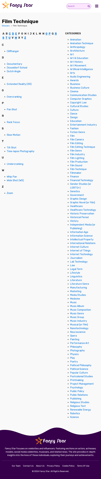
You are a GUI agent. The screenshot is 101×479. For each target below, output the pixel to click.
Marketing (75, 291)
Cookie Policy (68, 466)
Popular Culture (79, 372)
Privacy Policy (53, 466)
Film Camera (77, 139)
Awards (74, 80)
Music (73, 302)
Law (72, 265)
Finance (74, 176)
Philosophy (76, 346)
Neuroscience (77, 331)
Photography (77, 350)
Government (77, 195)
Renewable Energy (80, 409)
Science (74, 417)
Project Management (82, 383)
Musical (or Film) (79, 324)
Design (74, 117)
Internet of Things (80, 250)
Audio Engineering (80, 76)
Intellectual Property (81, 239)
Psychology (76, 387)
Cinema (74, 91)
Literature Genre (79, 283)
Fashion (74, 128)
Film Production (79, 161)
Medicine (75, 298)
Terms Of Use (83, 466)
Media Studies (78, 294)
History (74, 220)
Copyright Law (78, 102)
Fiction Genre (77, 132)
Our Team (16, 466)
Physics (74, 354)
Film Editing (76, 143)
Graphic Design (78, 198)
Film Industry (77, 154)
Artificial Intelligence (81, 69)
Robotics (75, 413)
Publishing (75, 398)
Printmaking (77, 380)
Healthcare (76, 206)
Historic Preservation (82, 213)
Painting (74, 339)
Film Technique (78, 169)
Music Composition (80, 309)
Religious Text (78, 405)
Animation (75, 39)
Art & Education (79, 58)
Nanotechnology (79, 328)
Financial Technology (81, 180)
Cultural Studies (79, 106)
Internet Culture (79, 246)
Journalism (76, 257)
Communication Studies (83, 95)
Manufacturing (78, 287)
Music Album (77, 306)
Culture (74, 109)
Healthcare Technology (83, 209)
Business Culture (79, 87)
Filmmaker (75, 172)
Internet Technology (81, 254)
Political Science (79, 368)
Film (72, 135)
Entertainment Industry (83, 124)
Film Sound (76, 165)
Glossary (6, 26)
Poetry (74, 361)
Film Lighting (77, 158)
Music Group (77, 317)
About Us (40, 466)
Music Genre (77, 313)
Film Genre (76, 150)
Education (76, 121)
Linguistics (76, 276)
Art (72, 54)
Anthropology (77, 47)
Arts (72, 72)
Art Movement (78, 65)
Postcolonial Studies (81, 376)
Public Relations (79, 394)
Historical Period (79, 217)
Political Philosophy (80, 365)
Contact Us (28, 466)
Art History (76, 61)
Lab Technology (79, 261)
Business (75, 84)
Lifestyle (75, 272)
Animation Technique (81, 43)
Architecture (77, 50)
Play (72, 357)
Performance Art (79, 343)
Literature (76, 280)
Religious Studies (79, 402)
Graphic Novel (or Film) (82, 202)
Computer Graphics (81, 98)
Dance (73, 113)
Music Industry (78, 320)
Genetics (75, 191)
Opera (73, 335)
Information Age (79, 232)
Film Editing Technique (82, 146)
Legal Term (76, 269)
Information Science (81, 235)
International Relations (82, 243)
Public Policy (77, 391)
